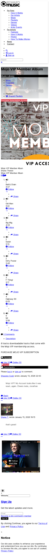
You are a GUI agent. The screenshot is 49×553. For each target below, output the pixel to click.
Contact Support (8, 483)
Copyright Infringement (28, 483)
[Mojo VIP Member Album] (2, 175)
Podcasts (10, 83)
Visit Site (13, 463)
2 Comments (9, 334)
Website (4, 495)
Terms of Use (7, 480)
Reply (5, 396)
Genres (9, 85)
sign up (18, 371)
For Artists (11, 30)
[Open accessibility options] (2, 490)
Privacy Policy (21, 480)
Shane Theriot (13, 456)
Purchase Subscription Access (14, 100)
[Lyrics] (3, 175)
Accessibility (34, 480)
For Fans (10, 11)
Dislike (17, 362)
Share (15, 196)
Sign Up (6, 501)
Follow (11, 189)
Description (11, 338)
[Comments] (5, 175)
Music (8, 80)
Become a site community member (16, 516)
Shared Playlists (15, 96)
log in (9, 371)
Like (6, 362)
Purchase (7, 357)
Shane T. (5, 417)
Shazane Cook (7, 376)
